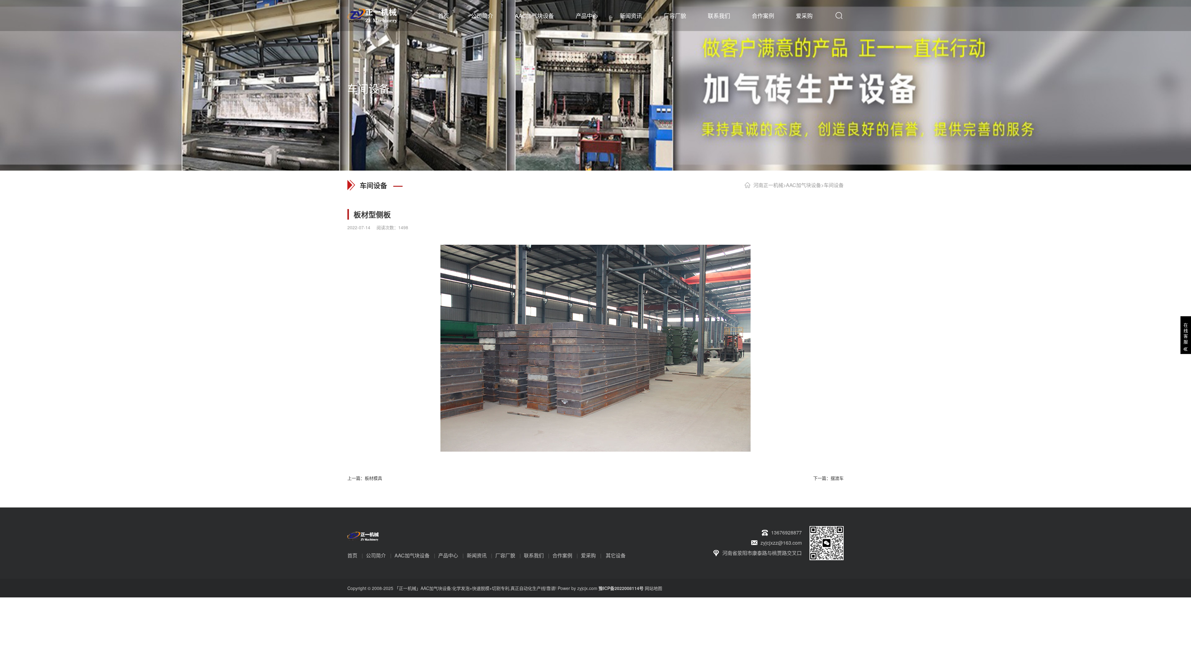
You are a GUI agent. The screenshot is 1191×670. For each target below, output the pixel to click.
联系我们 (719, 15)
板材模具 (373, 478)
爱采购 (804, 15)
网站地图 (653, 588)
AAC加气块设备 (534, 15)
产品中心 (587, 15)
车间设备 (834, 185)
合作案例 (763, 15)
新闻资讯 (631, 15)
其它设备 (616, 555)
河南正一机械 (768, 185)
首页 (443, 15)
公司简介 (482, 15)
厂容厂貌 (675, 15)
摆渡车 (837, 478)
